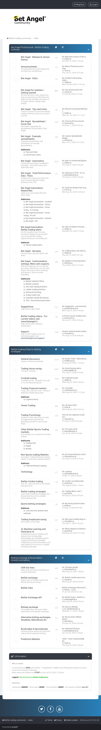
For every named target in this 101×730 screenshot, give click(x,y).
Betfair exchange (29, 577)
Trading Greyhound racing (33, 519)
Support (25, 331)
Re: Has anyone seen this (72, 90)
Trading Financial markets (33, 388)
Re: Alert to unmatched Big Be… (74, 161)
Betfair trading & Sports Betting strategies (26, 350)
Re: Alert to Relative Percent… (74, 227)
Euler (66, 407)
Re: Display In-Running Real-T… (74, 261)
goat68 (67, 493)
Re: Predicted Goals (70, 378)
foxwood (68, 123)
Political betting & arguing (36, 466)
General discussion (30, 359)
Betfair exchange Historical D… (74, 588)
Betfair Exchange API (31, 597)
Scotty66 (68, 333)
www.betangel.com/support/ (33, 338)
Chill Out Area (27, 567)
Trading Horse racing (31, 368)
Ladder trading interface (35, 289)
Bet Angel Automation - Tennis (37, 204)
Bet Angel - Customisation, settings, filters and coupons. (35, 262)
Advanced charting (33, 292)
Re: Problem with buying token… (72, 79)
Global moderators (40, 677)
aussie (67, 92)
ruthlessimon (69, 390)
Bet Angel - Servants (31, 251)
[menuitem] (93, 4)
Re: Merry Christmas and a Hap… (73, 67)
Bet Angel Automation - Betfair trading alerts (32, 228)
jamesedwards (70, 175)
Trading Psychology (31, 415)
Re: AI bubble (67, 388)
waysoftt (68, 419)
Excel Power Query (33, 155)
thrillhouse (68, 361)
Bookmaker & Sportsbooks (34, 629)
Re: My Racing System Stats (73, 503)
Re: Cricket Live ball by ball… (73, 481)
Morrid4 (67, 621)
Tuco (66, 70)
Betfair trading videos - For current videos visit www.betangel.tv (34, 319)
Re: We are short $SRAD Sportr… (71, 618)
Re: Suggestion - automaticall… (74, 306)
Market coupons (32, 284)
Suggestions (27, 306)
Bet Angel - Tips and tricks (34, 109)
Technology (26, 471)
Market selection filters (34, 281)
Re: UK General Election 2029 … (74, 454)
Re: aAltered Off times (71, 629)
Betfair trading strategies (33, 491)
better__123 (69, 590)
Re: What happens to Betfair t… (74, 529)
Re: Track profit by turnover (73, 121)
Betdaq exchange (29, 607)
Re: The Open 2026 (69, 429)
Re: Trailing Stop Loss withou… (74, 251)
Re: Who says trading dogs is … (74, 519)
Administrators (25, 677)
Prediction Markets (30, 639)
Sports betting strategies (33, 503)
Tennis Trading (28, 405)
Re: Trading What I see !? (72, 491)
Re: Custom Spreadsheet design (72, 137)
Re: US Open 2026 (69, 405)
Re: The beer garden (70, 567)
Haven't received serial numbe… (74, 331)
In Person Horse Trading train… (74, 316)
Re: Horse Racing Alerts (71, 368)
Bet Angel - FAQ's (29, 78)
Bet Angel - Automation (32, 161)
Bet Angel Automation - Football (38, 202)
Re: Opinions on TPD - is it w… (73, 173)
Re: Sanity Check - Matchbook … (75, 359)
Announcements (29, 66)
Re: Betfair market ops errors (73, 577)
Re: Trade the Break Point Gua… (74, 188)
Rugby (28, 446)
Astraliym (68, 521)
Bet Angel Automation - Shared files (32, 189)
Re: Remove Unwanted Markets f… (74, 110)
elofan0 (67, 140)
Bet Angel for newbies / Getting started (32, 91)
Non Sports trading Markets (35, 454)
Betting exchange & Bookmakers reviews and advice (26, 559)
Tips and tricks (31, 152)
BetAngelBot (69, 370)
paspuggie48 (69, 599)
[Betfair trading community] (26, 21)
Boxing (28, 449)
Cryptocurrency (31, 399)
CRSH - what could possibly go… (73, 640)
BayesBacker (69, 431)
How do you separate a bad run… (73, 416)
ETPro (66, 190)
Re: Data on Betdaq (70, 607)
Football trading (29, 378)
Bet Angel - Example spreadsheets (31, 137)
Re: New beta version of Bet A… (74, 57)
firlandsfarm (69, 456)
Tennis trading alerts (33, 245)
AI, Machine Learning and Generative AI (33, 530)
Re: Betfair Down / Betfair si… (74, 597)
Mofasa (67, 263)
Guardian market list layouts (37, 298)
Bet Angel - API (31, 221)
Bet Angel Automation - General (38, 218)
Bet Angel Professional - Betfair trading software (30, 48)
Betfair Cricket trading (32, 481)
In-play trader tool (32, 295)
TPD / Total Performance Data (37, 300)
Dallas (66, 59)
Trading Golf (30, 443)
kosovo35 (68, 318)
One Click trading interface (36, 287)
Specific (85, 687)
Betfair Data (27, 588)
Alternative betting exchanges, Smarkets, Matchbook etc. (36, 618)
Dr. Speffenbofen (71, 609)
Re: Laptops (67, 471)
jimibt (66, 506)
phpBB (14, 727)
